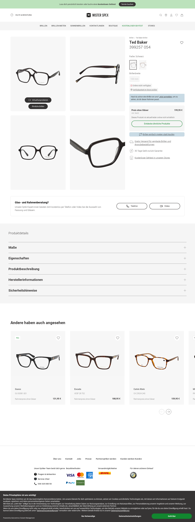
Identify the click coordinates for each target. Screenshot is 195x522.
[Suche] (160, 15)
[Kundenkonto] (171, 15)
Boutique (113, 26)
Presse (88, 459)
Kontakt (69, 459)
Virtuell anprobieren (40, 100)
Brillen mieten (58, 26)
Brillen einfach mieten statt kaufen (158, 134)
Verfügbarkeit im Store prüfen (145, 90)
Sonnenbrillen (77, 26)
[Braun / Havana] (142, 65)
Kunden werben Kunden (131, 459)
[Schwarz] (133, 65)
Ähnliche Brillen (38, 106)
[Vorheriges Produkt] (161, 411)
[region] (97, 370)
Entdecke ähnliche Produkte (157, 123)
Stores (151, 26)
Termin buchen (127, 4)
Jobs (79, 459)
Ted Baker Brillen (142, 38)
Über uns (57, 459)
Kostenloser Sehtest (132, 26)
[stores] (166, 15)
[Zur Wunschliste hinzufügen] (181, 42)
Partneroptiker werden (106, 459)
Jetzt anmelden (165, 97)
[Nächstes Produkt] (168, 411)
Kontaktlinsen (97, 26)
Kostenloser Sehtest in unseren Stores (152, 157)
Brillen (43, 26)
